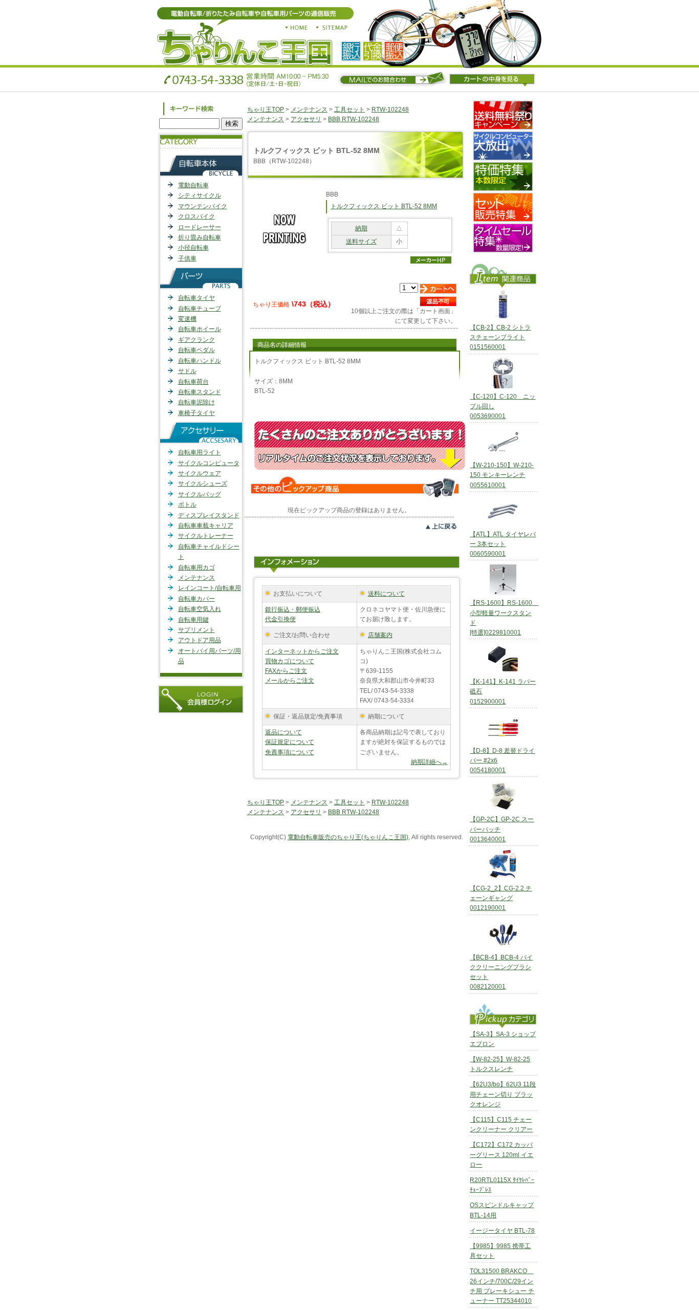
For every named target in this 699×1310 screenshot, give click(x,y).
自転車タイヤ (196, 297)
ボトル (187, 504)
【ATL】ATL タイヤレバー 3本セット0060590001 (503, 544)
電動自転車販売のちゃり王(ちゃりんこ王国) (348, 837)
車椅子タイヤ (196, 413)
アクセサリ (306, 119)
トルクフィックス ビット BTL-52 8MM (384, 206)
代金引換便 (280, 619)
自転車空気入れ (199, 609)
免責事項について (289, 752)
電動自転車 (193, 185)
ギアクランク (196, 339)
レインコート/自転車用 (209, 588)
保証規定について (289, 742)
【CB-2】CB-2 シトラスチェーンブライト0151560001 (500, 337)
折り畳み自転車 (199, 237)
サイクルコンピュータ (208, 463)
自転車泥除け (196, 402)
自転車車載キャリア (205, 525)
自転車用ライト (199, 452)
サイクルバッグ (199, 494)
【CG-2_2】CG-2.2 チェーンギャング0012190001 (501, 898)
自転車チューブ (199, 308)
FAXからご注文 (286, 670)
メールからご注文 (289, 680)
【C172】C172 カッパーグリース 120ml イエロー (501, 1154)
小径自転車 (193, 247)
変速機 (187, 318)
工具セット (349, 109)
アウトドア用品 (199, 640)
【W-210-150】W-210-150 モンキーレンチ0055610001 (502, 475)
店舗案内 (380, 635)
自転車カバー (196, 598)
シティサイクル (199, 195)
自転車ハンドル (199, 360)
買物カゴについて (289, 661)
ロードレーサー (199, 227)
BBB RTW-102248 (353, 119)
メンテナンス (196, 577)
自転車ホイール (199, 329)
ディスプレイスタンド (208, 515)
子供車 (187, 258)
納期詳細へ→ (429, 762)
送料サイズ (361, 241)
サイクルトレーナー (205, 535)
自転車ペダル (196, 350)
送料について (386, 593)
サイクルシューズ (202, 483)
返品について (283, 732)
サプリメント (196, 630)
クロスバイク (196, 216)
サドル (187, 371)
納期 (361, 228)
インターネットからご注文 (302, 651)
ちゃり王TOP (265, 109)
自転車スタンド (199, 392)
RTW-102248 (390, 109)
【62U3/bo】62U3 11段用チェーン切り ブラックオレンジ (503, 1094)
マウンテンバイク (202, 206)
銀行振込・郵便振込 (292, 609)
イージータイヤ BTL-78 (502, 1230)
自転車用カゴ (196, 567)
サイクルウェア (199, 473)
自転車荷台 (193, 381)
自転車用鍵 (193, 619)
